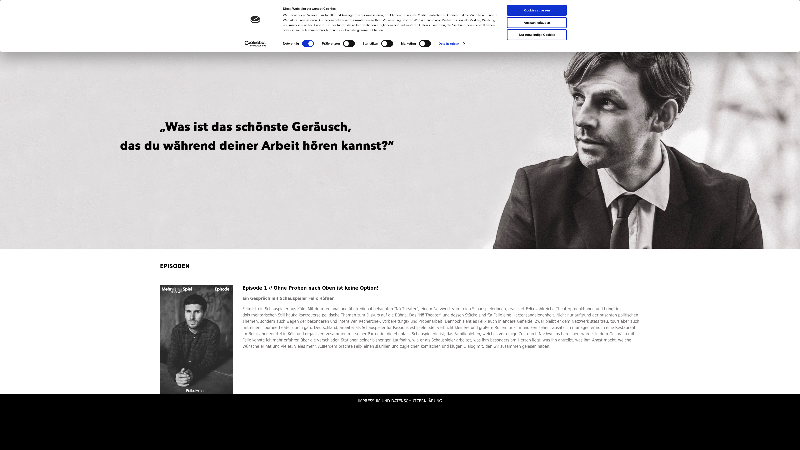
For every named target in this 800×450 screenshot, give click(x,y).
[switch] (349, 43)
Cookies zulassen (537, 10)
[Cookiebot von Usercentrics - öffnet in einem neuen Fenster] (255, 44)
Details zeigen (449, 43)
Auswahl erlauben (537, 22)
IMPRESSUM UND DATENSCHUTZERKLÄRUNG (400, 400)
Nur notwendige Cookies (537, 34)
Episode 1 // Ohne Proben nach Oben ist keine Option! (310, 288)
